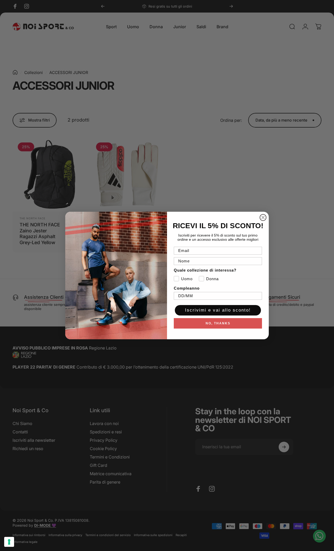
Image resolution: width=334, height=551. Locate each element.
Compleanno (187, 288)
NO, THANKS (218, 323)
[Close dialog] (263, 217)
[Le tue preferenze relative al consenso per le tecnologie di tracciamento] (9, 542)
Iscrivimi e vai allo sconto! (218, 310)
